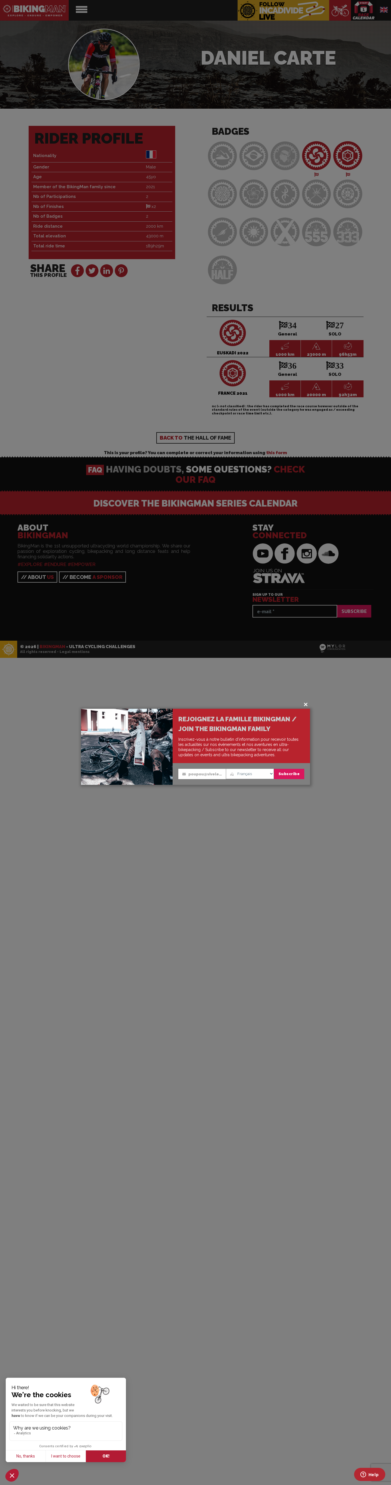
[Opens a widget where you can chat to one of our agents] (369, 1475)
